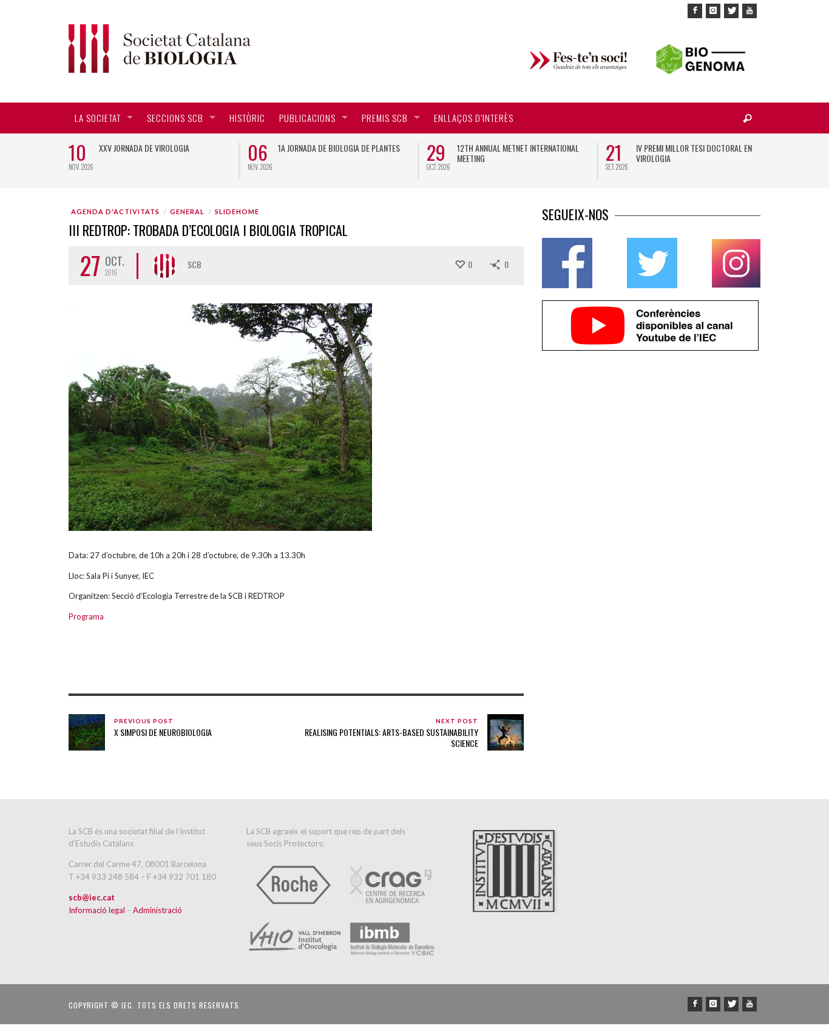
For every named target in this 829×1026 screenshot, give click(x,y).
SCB (194, 264)
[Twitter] (731, 11)
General (187, 211)
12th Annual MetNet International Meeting (518, 153)
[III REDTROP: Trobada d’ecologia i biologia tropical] (220, 416)
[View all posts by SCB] (164, 266)
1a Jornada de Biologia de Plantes (339, 148)
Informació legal (98, 910)
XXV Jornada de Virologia (144, 148)
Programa (86, 616)
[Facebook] (695, 11)
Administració (157, 910)
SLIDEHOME (237, 211)
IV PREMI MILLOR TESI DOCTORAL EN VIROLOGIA (694, 153)
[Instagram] (713, 11)
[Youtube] (749, 11)
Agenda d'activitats (115, 211)
